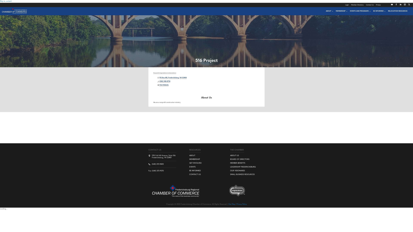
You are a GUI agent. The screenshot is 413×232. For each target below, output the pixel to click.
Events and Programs (359, 11)
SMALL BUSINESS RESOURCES (242, 174)
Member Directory (357, 5)
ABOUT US (234, 155)
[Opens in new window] (392, 4)
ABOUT (192, 155)
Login (347, 5)
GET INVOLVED (195, 163)
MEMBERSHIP (194, 159)
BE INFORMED (195, 171)
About (328, 11)
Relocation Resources (397, 11)
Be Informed (378, 11)
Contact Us (370, 5)
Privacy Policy (242, 204)
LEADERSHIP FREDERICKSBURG (243, 167)
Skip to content (6, 1)
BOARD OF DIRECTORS (239, 159)
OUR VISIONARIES (237, 171)
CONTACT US (195, 174)
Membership (340, 11)
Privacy (378, 5)
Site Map (231, 204)
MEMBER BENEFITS (237, 163)
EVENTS (192, 167)
